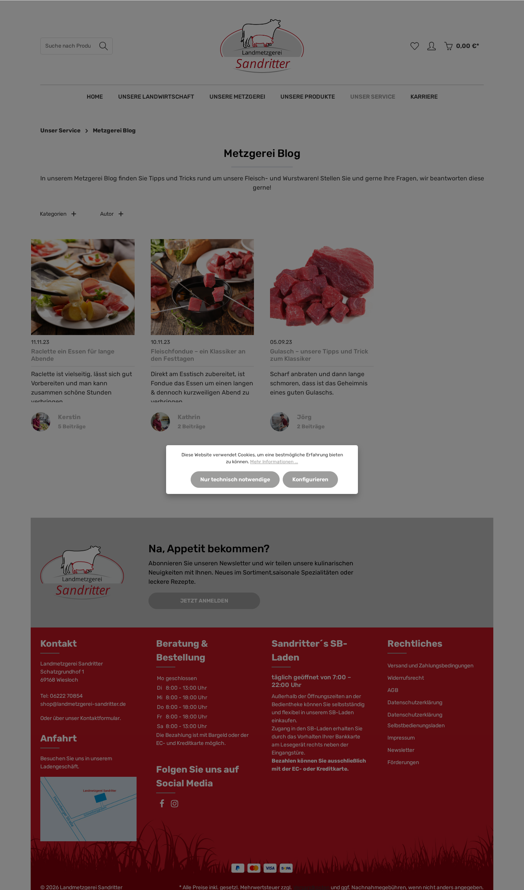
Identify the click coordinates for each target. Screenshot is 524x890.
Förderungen (403, 762)
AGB (392, 690)
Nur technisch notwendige (235, 479)
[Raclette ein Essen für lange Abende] (83, 287)
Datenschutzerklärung (414, 702)
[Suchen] (104, 46)
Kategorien (53, 214)
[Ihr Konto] (431, 46)
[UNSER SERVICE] (373, 96)
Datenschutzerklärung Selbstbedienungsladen (416, 720)
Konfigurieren (310, 479)
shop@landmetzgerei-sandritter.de (83, 704)
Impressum (401, 738)
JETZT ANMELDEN (204, 601)
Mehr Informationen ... (274, 461)
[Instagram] (174, 806)
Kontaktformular (100, 718)
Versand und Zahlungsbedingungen (430, 665)
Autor (107, 214)
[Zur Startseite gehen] (262, 46)
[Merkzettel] (414, 46)
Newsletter (400, 750)
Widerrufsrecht (405, 678)
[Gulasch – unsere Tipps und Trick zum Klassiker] (322, 287)
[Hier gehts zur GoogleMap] (88, 809)
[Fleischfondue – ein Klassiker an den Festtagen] (202, 287)
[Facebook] (162, 806)
